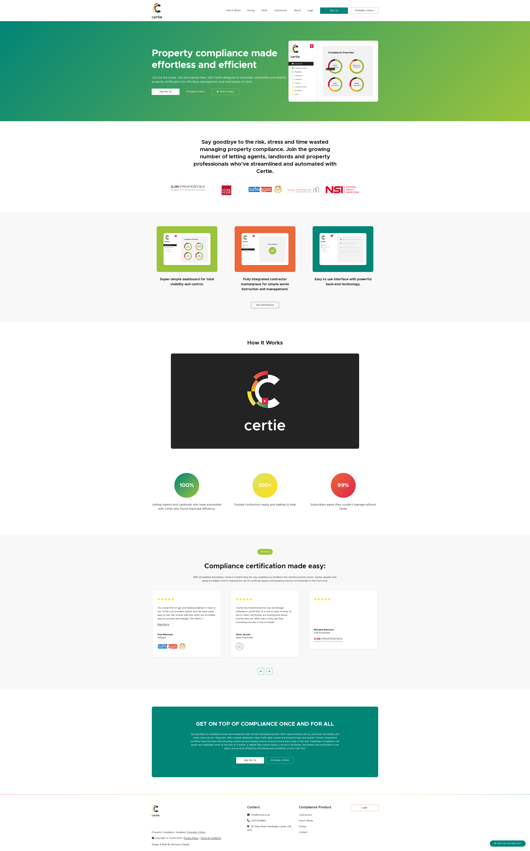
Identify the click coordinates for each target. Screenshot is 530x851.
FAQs (264, 10)
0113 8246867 (258, 821)
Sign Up (334, 10)
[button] (261, 671)
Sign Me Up (166, 92)
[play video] (265, 401)
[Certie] (157, 10)
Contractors (280, 10)
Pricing (251, 10)
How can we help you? (509, 843)
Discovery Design (180, 844)
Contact (303, 832)
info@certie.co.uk (260, 815)
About (297, 10)
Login (310, 10)
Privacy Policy (191, 838)
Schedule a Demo (364, 10)
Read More (163, 624)
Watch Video (227, 92)
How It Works (233, 10)
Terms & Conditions (210, 838)
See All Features (265, 305)
